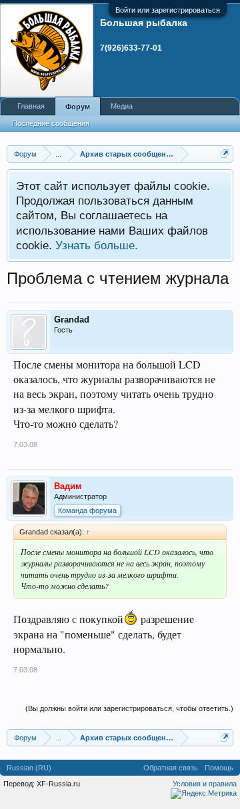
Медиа (122, 106)
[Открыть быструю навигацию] (225, 153)
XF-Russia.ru (58, 784)
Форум (77, 107)
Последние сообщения (50, 123)
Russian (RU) (29, 768)
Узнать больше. (96, 245)
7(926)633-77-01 (131, 48)
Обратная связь (170, 768)
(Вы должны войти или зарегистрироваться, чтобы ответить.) (129, 708)
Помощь (219, 768)
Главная (31, 106)
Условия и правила (205, 784)
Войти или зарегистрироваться (167, 10)
